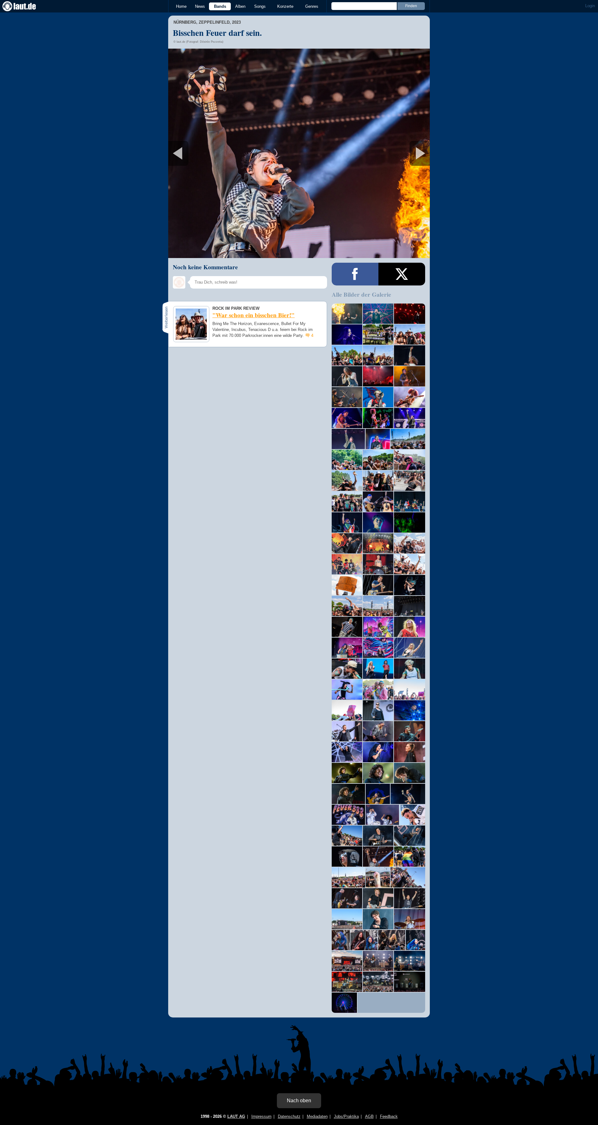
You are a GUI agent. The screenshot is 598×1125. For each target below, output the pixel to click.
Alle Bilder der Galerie (361, 294)
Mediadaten (317, 1116)
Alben (240, 6)
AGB (369, 1116)
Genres (311, 6)
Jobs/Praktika (346, 1116)
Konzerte (285, 6)
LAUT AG (236, 1116)
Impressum (261, 1116)
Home (181, 6)
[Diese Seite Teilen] (355, 274)
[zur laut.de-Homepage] (25, 6)
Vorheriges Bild (211, 153)
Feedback (389, 1116)
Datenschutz (289, 1116)
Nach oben (299, 1100)
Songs (260, 6)
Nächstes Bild (299, 153)
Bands (220, 6)
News (200, 6)
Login (590, 5)
